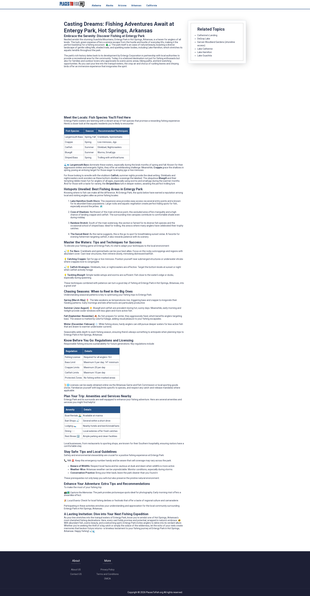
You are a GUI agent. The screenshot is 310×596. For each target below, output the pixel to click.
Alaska (109, 5)
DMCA (107, 578)
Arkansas (136, 5)
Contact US (76, 574)
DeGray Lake (203, 38)
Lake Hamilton (204, 52)
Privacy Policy (107, 569)
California (151, 5)
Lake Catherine (205, 49)
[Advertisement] (124, 92)
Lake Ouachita (204, 55)
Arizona (122, 5)
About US (76, 569)
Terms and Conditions (107, 574)
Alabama (96, 5)
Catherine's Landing (207, 35)
